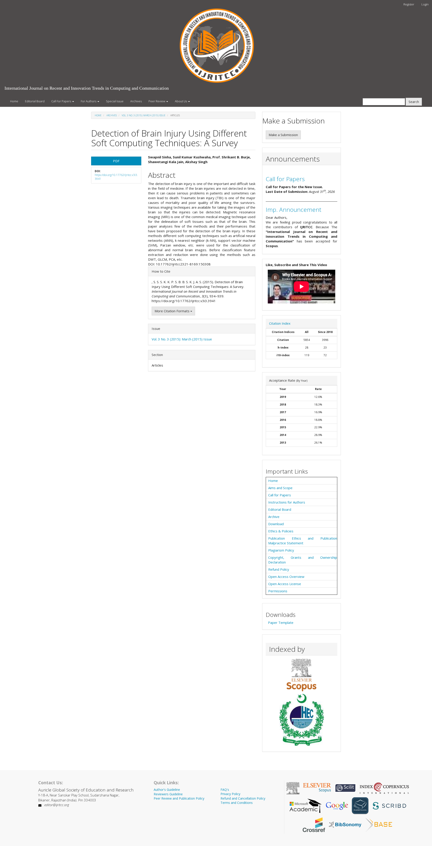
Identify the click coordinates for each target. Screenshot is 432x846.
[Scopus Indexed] (301, 675)
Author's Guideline (167, 789)
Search (414, 101)
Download (276, 524)
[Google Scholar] (336, 805)
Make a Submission (283, 134)
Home (14, 101)
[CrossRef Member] (314, 824)
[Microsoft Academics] (306, 805)
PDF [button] (116, 161)
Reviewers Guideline (168, 794)
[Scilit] (345, 787)
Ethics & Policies (280, 531)
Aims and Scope (280, 488)
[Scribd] (388, 805)
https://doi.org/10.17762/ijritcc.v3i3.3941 (116, 177)
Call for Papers (285, 179)
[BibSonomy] (345, 824)
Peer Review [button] (157, 101)
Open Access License (284, 583)
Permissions (277, 591)
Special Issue (115, 101)
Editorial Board (35, 101)
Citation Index (279, 323)
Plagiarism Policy (281, 550)
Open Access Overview (286, 576)
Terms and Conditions (236, 802)
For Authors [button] (89, 101)
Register (408, 4)
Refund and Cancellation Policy (242, 798)
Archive (273, 516)
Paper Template (280, 622)
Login (425, 4)
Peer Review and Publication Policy (179, 798)
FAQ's (224, 789)
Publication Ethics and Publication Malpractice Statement (302, 540)
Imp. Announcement (293, 209)
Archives (136, 101)
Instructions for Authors (286, 502)
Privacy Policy (230, 794)
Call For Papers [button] (61, 101)
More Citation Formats (172, 311)
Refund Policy (278, 569)
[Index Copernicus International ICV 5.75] (384, 787)
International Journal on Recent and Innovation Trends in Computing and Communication (86, 88)
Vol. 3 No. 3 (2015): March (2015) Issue (143, 115)
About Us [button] (181, 101)
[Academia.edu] (360, 805)
